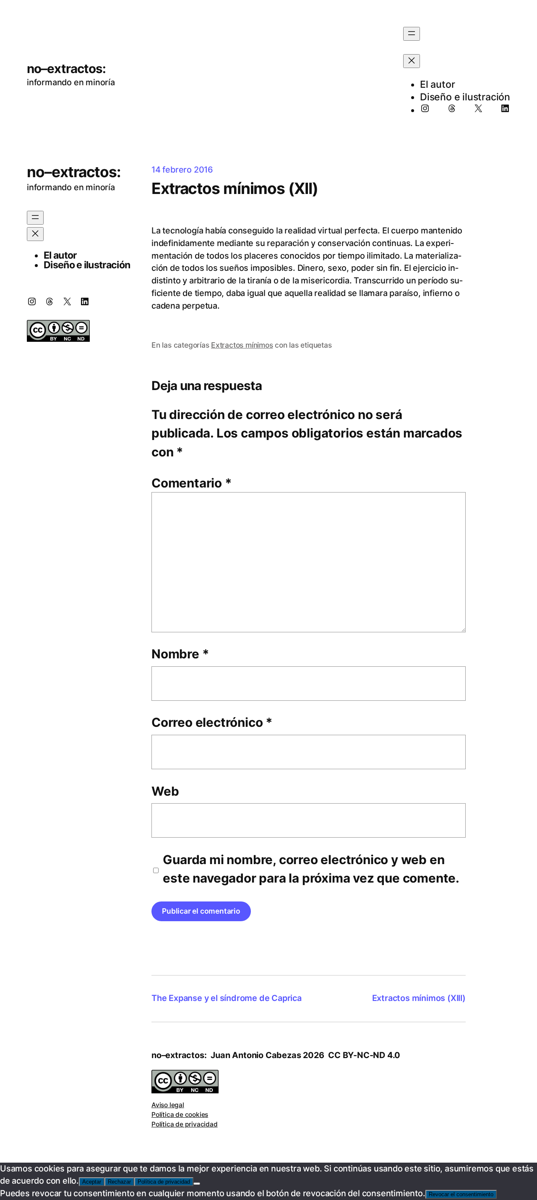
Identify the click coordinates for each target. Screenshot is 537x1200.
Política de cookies (179, 1115)
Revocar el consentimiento (461, 1194)
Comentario (191, 482)
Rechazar (119, 1182)
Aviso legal (167, 1105)
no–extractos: (66, 68)
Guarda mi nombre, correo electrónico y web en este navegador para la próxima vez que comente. (311, 869)
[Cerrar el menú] (411, 61)
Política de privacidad (184, 1124)
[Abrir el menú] (411, 34)
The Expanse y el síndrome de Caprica (226, 998)
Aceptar (91, 1182)
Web (165, 791)
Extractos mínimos (242, 345)
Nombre (180, 653)
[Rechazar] (196, 1183)
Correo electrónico (212, 722)
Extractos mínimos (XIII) (419, 998)
